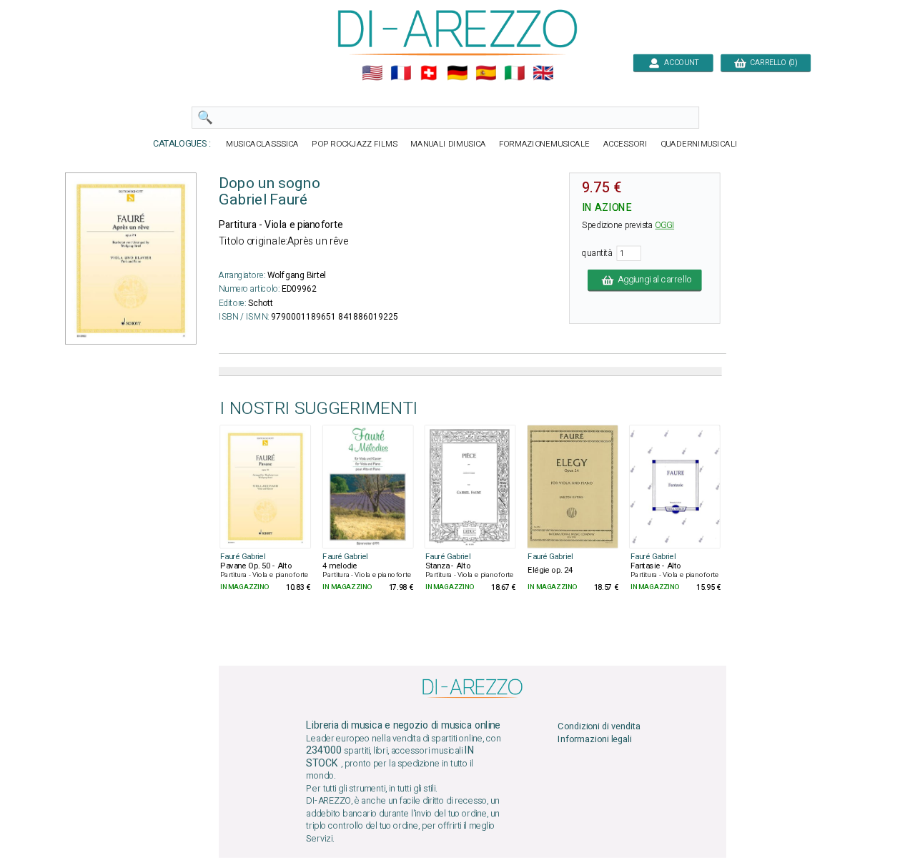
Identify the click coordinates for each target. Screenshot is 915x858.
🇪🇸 (485, 73)
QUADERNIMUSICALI (699, 144)
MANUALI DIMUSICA (448, 144)
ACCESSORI (625, 144)
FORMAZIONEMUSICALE (544, 144)
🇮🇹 (514, 73)
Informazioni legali (595, 739)
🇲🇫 (400, 73)
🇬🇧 (543, 73)
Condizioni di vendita (599, 726)
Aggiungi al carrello (652, 280)
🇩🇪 (457, 73)
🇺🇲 (372, 73)
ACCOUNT (679, 62)
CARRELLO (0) (771, 62)
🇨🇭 (428, 73)
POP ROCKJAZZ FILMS (354, 144)
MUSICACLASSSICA (262, 144)
